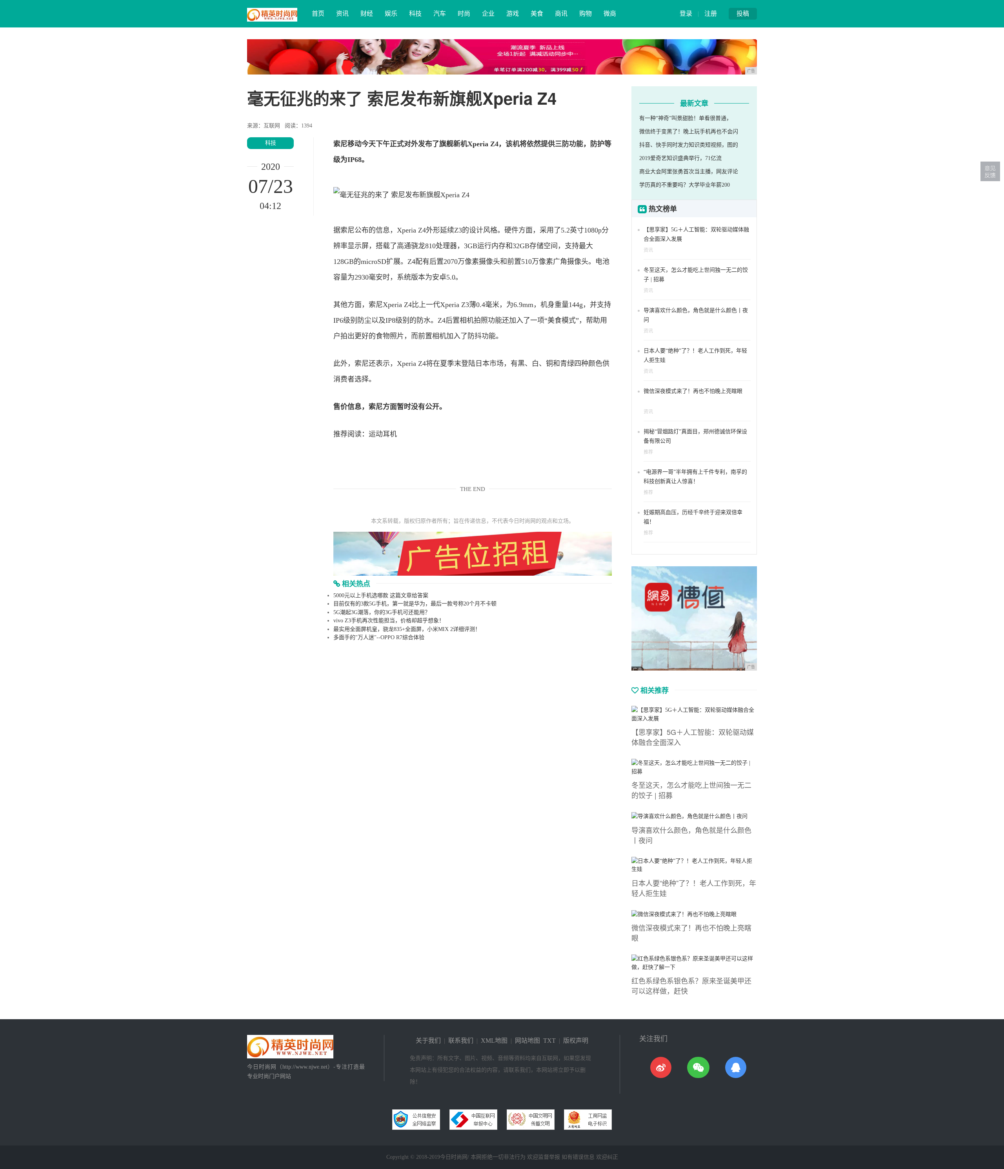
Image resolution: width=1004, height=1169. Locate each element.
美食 (537, 13)
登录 (686, 13)
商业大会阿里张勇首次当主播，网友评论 (688, 172)
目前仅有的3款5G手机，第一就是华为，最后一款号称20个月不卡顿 (415, 604)
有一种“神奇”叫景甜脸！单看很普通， (685, 118)
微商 (610, 13)
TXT (549, 1040)
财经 (366, 13)
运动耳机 (383, 434)
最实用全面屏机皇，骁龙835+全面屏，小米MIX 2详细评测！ (406, 629)
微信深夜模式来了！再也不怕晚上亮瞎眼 (693, 391)
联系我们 (460, 1040)
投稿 (743, 13)
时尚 (464, 13)
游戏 (512, 13)
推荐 (648, 452)
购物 (585, 13)
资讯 (342, 13)
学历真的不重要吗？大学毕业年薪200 (684, 185)
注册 (710, 13)
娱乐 (391, 13)
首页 (318, 13)
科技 (415, 13)
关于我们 (428, 1040)
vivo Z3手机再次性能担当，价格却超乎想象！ (388, 621)
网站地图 (527, 1040)
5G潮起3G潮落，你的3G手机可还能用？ (381, 612)
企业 (488, 13)
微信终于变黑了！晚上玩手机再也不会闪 (688, 132)
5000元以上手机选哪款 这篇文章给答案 (380, 595)
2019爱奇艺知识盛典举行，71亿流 (680, 158)
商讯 (561, 13)
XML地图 (494, 1040)
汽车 (439, 13)
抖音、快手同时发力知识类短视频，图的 (688, 145)
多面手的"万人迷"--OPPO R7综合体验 (378, 637)
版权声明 (575, 1040)
